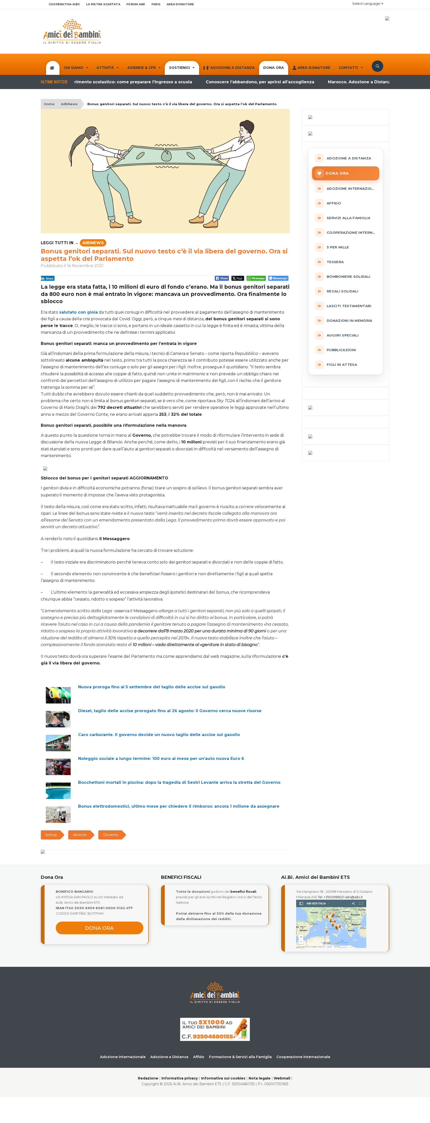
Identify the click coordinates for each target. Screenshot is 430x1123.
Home (49, 104)
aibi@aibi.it (354, 897)
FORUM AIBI (135, 4)
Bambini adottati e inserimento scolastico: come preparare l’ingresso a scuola (85, 82)
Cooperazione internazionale (303, 1057)
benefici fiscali (243, 891)
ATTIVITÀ (105, 68)
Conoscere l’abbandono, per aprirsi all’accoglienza (237, 82)
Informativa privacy (179, 1078)
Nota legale (259, 1078)
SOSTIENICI (179, 68)
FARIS (156, 4)
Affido (198, 1057)
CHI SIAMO (73, 68)
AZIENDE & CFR (141, 68)
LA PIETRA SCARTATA (103, 4)
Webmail (282, 1078)
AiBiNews (69, 104)
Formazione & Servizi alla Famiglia (240, 1057)
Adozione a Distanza (232, 68)
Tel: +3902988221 (331, 897)
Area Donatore (313, 68)
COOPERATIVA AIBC (64, 4)
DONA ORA (273, 68)
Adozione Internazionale (123, 1057)
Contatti (348, 68)
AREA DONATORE (180, 4)
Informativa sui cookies (223, 1078)
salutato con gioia (78, 312)
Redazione (148, 1078)
